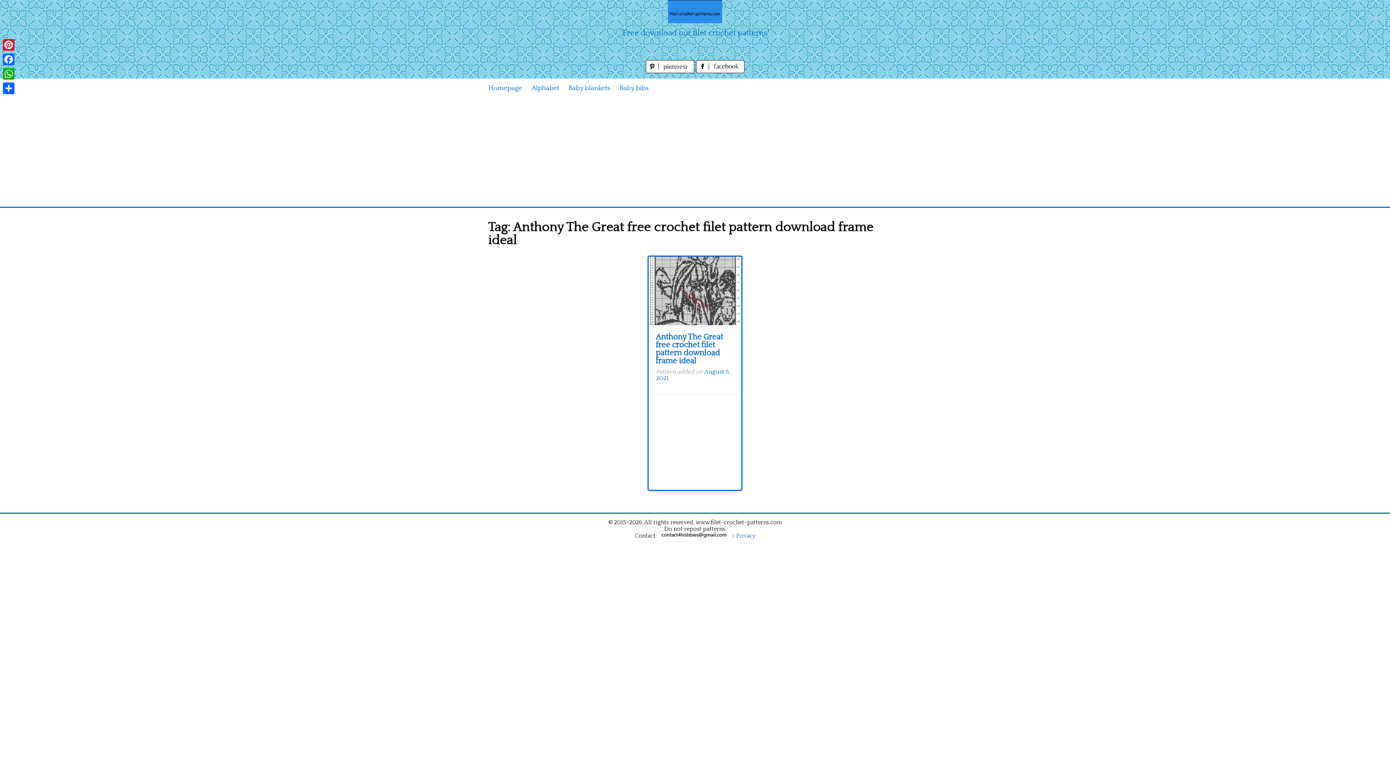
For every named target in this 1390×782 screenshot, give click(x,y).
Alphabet (545, 88)
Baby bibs (634, 88)
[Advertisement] (695, 152)
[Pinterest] (8, 45)
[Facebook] (8, 59)
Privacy (745, 536)
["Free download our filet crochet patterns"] (695, 11)
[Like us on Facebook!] (720, 71)
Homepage (505, 88)
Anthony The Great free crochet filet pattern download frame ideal (689, 348)
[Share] (8, 88)
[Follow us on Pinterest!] (671, 71)
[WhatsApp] (8, 74)
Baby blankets (589, 88)
